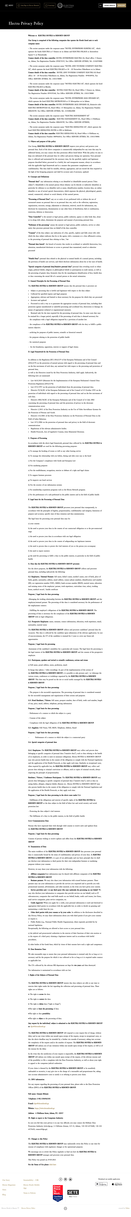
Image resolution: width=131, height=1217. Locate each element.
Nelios (127, 1208)
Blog (4, 1195)
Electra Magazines (8, 1185)
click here (52, 1164)
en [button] (100, 5)
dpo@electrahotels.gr (38, 1026)
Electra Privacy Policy (28, 1208)
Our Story (6, 1180)
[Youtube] (70, 1179)
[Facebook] (60, 1179)
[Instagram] (65, 1179)
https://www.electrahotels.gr (45, 1108)
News (4, 1190)
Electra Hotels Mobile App (31, 1186)
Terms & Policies (29, 1193)
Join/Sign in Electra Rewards (30, 5)
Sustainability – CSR (30, 1180)
